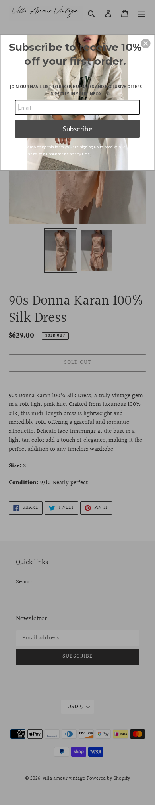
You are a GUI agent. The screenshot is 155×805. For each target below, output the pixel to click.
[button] (146, 43)
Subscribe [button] (77, 129)
